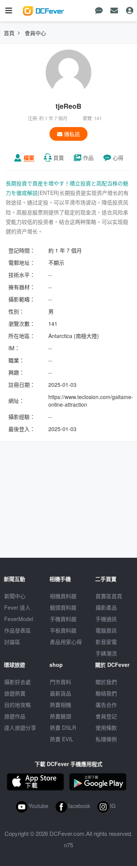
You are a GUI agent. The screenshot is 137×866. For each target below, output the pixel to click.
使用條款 (106, 727)
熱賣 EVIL (61, 739)
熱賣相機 (60, 704)
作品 (88, 157)
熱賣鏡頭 (60, 716)
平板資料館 (63, 630)
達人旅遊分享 (20, 727)
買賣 (58, 157)
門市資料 (60, 682)
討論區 (12, 641)
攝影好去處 (17, 682)
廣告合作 (106, 704)
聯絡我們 (106, 693)
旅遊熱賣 (14, 693)
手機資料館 (63, 619)
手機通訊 (106, 619)
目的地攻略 (17, 704)
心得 (118, 157)
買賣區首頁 (109, 596)
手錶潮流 (106, 653)
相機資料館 (63, 596)
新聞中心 (14, 596)
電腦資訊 (106, 630)
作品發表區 (17, 630)
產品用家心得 (66, 641)
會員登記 (106, 716)
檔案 (29, 157)
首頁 (9, 33)
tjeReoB (68, 106)
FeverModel (18, 619)
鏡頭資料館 (63, 607)
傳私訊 (71, 134)
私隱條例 (106, 739)
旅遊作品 (14, 716)
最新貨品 (60, 693)
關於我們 (106, 682)
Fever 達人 (17, 607)
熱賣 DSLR (63, 727)
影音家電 (106, 641)
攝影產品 (106, 607)
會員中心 (35, 33)
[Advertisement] (68, 500)
